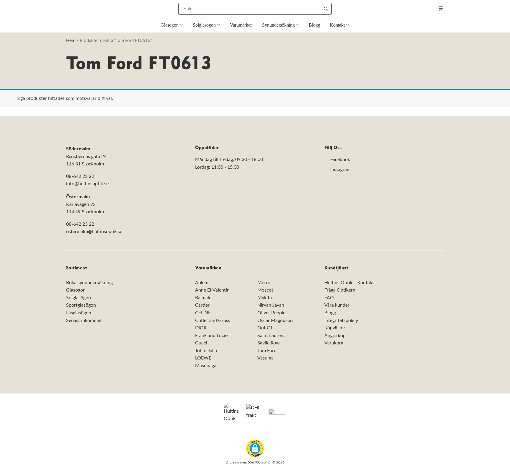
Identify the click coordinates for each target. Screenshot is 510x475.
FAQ (329, 297)
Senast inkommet (84, 320)
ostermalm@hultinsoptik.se (94, 231)
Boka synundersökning (89, 282)
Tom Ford (267, 350)
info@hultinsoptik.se (87, 184)
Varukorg (333, 343)
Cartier (202, 305)
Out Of (264, 328)
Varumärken (208, 268)
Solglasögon (78, 297)
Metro (263, 282)
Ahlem (201, 282)
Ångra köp (335, 335)
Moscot (265, 290)
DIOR (201, 328)
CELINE (203, 312)
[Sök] (326, 9)
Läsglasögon (78, 312)
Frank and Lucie (211, 335)
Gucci (201, 343)
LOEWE (203, 358)
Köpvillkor (334, 328)
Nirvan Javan (270, 305)
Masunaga (205, 365)
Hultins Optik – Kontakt (349, 282)
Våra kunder (336, 305)
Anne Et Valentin (212, 290)
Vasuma (265, 358)
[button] (255, 448)
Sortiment (76, 268)
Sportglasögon (81, 305)
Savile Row (268, 343)
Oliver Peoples (272, 312)
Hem (70, 40)
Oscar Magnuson (275, 320)
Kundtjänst (336, 268)
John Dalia (206, 350)
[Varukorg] (441, 8)
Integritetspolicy (341, 320)
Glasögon (76, 290)
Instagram (340, 169)
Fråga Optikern (339, 290)
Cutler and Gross (212, 320)
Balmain (203, 297)
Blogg (330, 312)
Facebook (340, 159)
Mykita (264, 297)
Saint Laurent (271, 335)
